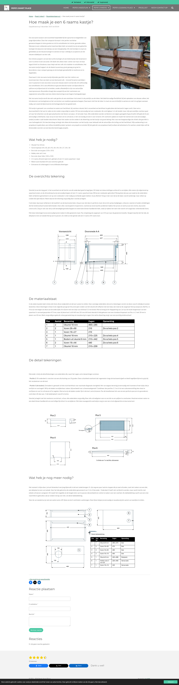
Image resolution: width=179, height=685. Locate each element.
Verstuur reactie (36, 630)
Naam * (31, 594)
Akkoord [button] (170, 682)
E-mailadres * (33, 604)
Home (31, 16)
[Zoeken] (172, 8)
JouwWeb (147, 678)
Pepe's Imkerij (39, 16)
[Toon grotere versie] (89, 257)
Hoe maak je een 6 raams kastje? (73, 16)
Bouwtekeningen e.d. (53, 16)
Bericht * (32, 614)
